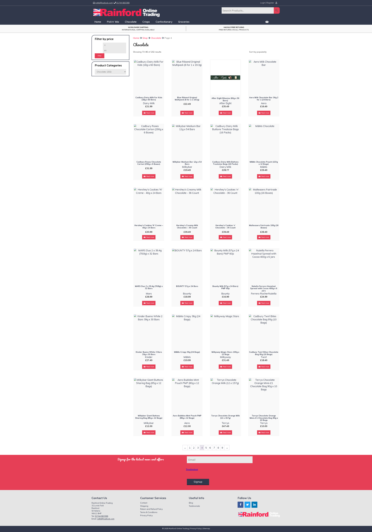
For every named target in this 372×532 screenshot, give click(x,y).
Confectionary (164, 21)
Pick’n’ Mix (113, 21)
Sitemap (206, 528)
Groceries (183, 21)
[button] (275, 22)
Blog (191, 503)
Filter (99, 56)
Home (97, 21)
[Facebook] (240, 505)
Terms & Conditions (148, 512)
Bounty (187, 293)
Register (270, 3)
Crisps (146, 21)
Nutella (272, 293)
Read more (150, 113)
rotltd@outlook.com (104, 3)
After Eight (225, 103)
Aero (264, 103)
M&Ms (263, 166)
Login (262, 3)
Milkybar (187, 166)
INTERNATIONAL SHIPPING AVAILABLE (138, 28)
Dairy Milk (149, 103)
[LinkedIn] (254, 505)
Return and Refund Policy (151, 509)
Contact (143, 503)
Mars (149, 293)
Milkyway (225, 357)
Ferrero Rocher (259, 293)
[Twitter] (247, 505)
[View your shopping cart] (267, 22)
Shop (145, 37)
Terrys (225, 422)
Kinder (148, 357)
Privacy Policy (146, 515)
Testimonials (194, 506)
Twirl (264, 357)
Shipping (144, 506)
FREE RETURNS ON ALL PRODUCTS (234, 28)
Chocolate (131, 21)
